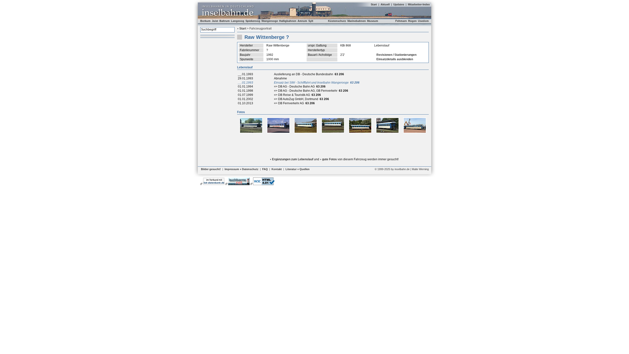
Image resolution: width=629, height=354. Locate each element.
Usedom (423, 20)
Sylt (310, 20)
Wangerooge (269, 20)
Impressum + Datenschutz (241, 169)
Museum (372, 20)
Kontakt (277, 169)
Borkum (205, 20)
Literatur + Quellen (298, 169)
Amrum (302, 20)
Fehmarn (401, 20)
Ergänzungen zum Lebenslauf (292, 159)
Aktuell (385, 4)
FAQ (265, 169)
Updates (398, 4)
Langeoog (237, 20)
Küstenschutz (337, 20)
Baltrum (224, 20)
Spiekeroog (252, 20)
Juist (215, 20)
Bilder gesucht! (211, 169)
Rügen (412, 20)
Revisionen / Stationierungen (396, 55)
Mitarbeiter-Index (419, 4)
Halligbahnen (287, 20)
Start (374, 4)
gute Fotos (329, 159)
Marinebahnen (356, 20)
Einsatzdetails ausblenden (394, 59)
